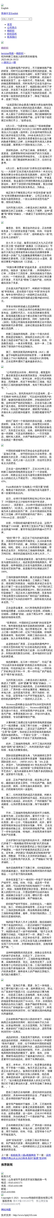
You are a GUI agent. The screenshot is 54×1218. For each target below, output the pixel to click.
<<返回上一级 (8, 62)
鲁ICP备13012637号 (23, 1201)
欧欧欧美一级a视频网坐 (23, 1155)
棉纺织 (10, 30)
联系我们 (12, 37)
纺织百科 (12, 34)
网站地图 (6, 1209)
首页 (9, 24)
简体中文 (6, 13)
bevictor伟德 (7, 53)
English (14, 13)
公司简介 (12, 27)
